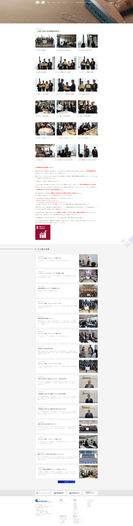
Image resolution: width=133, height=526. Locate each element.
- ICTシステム (75, 510)
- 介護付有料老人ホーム (77, 519)
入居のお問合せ (95, 2)
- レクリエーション (62, 503)
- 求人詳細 (89, 506)
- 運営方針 (75, 503)
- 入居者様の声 (62, 522)
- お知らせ (61, 501)
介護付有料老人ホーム (65, 2)
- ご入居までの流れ (62, 519)
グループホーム (72, 2)
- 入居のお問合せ (90, 501)
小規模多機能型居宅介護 (80, 2)
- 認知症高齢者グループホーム (78, 521)
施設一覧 (58, 2)
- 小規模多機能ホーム (77, 522)
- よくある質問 (62, 521)
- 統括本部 (75, 505)
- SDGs (74, 511)
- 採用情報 (89, 505)
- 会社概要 (75, 506)
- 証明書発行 (89, 503)
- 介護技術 (75, 508)
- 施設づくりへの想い (63, 517)
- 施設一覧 (75, 517)
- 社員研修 (75, 513)
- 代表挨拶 (75, 501)
